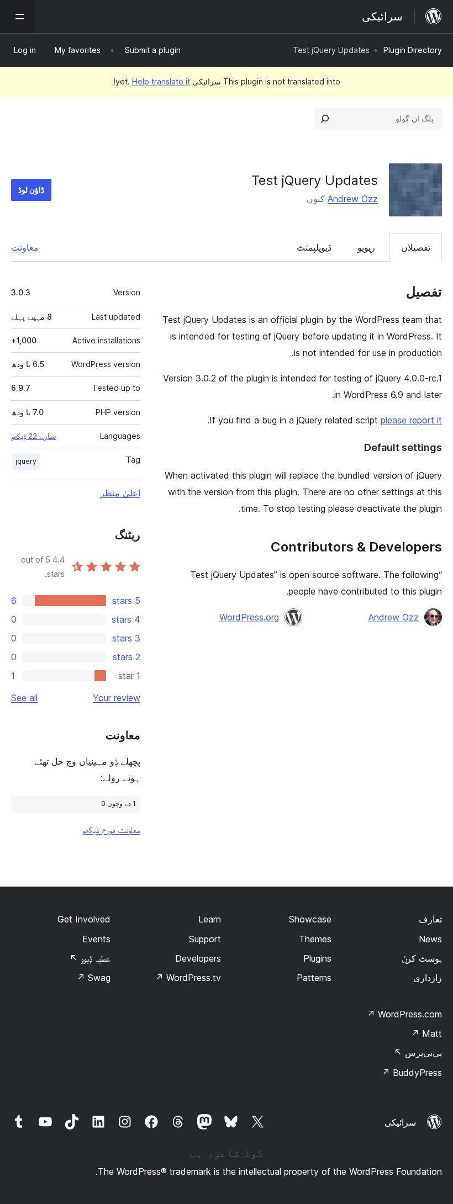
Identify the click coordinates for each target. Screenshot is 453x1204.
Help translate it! (151, 81)
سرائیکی (400, 1122)
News (430, 939)
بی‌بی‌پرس (418, 1052)
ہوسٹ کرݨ (422, 958)
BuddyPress (412, 1072)
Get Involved (83, 919)
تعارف (430, 919)
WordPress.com (404, 1014)
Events (96, 939)
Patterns (314, 977)
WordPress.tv (188, 977)
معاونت (25, 247)
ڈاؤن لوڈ (31, 189)
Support (205, 939)
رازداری (427, 977)
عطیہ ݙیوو (90, 958)
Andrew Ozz (353, 198)
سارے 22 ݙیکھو (33, 436)
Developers (198, 958)
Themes (315, 939)
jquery (25, 461)
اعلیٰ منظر (120, 492)
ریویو (366, 247)
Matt (426, 1033)
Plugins (317, 958)
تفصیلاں (415, 247)
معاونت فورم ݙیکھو (111, 829)
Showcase (310, 919)
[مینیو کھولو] (17, 16)
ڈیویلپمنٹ (314, 247)
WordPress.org (249, 617)
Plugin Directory (412, 50)
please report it (411, 420)
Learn (209, 919)
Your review (116, 697)
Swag (93, 977)
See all (24, 697)
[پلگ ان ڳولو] (325, 119)
